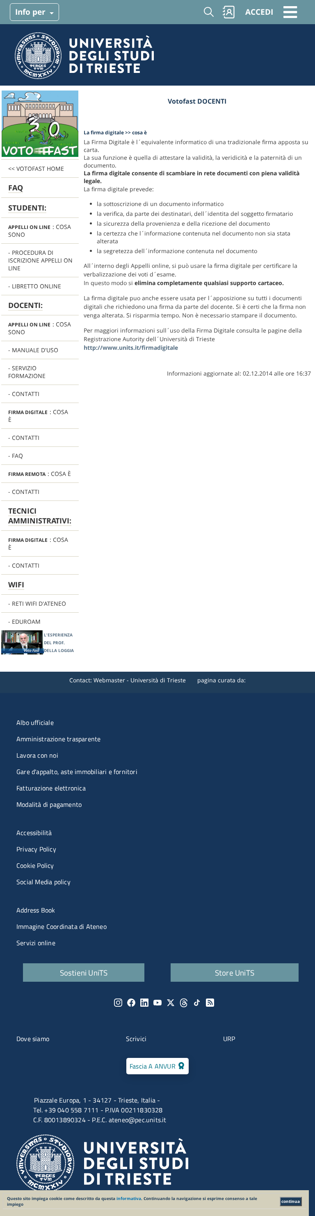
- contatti (23, 394)
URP (229, 1039)
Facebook (131, 1002)
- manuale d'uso (33, 350)
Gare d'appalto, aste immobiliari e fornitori (76, 772)
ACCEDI (259, 12)
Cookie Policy (35, 865)
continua (290, 1201)
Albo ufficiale (35, 722)
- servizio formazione (27, 372)
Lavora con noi (37, 755)
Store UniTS (234, 972)
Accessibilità (34, 833)
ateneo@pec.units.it (138, 1120)
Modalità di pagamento (49, 804)
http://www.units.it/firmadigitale (131, 347)
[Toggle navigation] (290, 12)
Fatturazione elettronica (51, 788)
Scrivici (136, 1039)
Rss (210, 1002)
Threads (183, 1002)
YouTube (157, 1002)
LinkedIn (144, 1002)
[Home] (84, 58)
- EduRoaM (24, 621)
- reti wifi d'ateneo (37, 603)
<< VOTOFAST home (36, 168)
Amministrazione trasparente (58, 739)
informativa (128, 1198)
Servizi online (35, 943)
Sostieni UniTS (84, 972)
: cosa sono (39, 230)
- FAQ (15, 456)
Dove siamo (32, 1039)
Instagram (118, 1002)
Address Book (35, 910)
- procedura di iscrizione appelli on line (40, 260)
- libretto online (34, 286)
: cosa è (38, 415)
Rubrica (229, 11)
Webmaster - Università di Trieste (140, 680)
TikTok (196, 1002)
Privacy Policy (36, 849)
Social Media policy (43, 882)
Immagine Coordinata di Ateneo (61, 926)
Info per (31, 12)
